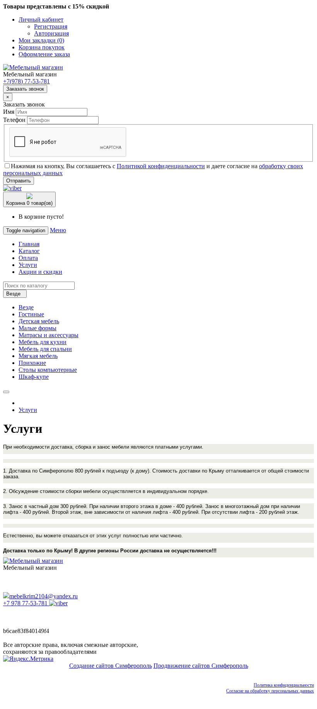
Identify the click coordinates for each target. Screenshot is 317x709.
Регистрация (50, 26)
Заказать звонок (25, 89)
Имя (8, 111)
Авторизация (51, 33)
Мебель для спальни (45, 349)
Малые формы (37, 328)
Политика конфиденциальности (284, 685)
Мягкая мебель (38, 356)
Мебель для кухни (42, 342)
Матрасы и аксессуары (48, 335)
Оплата (28, 258)
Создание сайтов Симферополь (110, 665)
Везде (26, 307)
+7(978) (26, 81)
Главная (29, 244)
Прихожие (32, 363)
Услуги (28, 265)
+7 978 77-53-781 (25, 603)
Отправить (18, 181)
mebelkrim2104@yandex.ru (43, 596)
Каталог (29, 251)
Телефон (14, 119)
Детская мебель (39, 321)
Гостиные (31, 314)
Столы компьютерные (48, 369)
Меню (58, 230)
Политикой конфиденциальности (161, 166)
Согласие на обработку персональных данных (270, 691)
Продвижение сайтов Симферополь (200, 665)
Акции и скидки (40, 271)
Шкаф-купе (34, 376)
